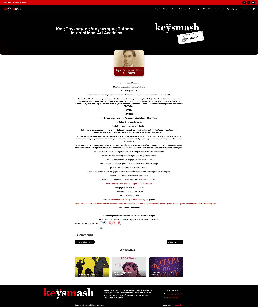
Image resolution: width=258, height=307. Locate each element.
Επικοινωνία (246, 9)
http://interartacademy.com (205, 203)
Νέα (173, 9)
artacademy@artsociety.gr (120, 199)
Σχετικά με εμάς (233, 9)
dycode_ (179, 305)
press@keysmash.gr (175, 294)
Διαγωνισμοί (219, 9)
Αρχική (157, 9)
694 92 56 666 (174, 298)
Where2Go (207, 9)
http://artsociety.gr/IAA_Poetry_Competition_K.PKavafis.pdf (129, 183)
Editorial (166, 9)
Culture (181, 9)
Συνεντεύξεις (194, 9)
